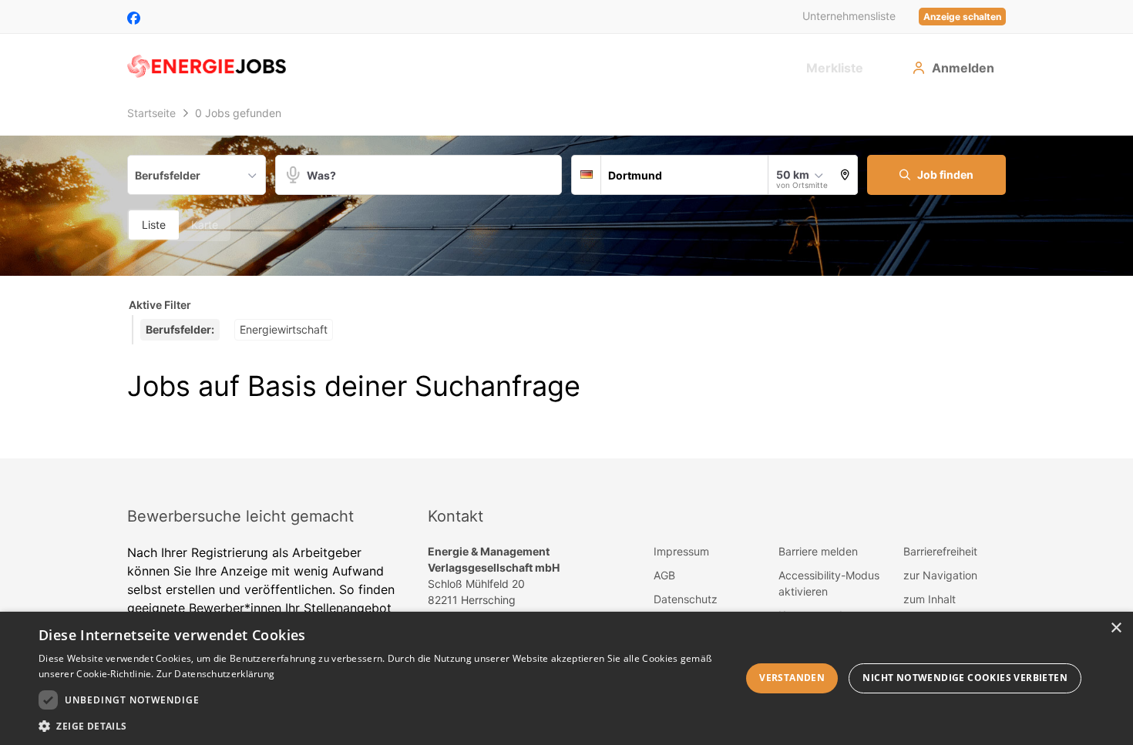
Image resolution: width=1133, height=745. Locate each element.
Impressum (681, 551)
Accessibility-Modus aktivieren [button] (828, 583)
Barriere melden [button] (818, 551)
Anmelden (963, 68)
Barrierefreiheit (940, 551)
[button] (845, 175)
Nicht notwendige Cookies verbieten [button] (964, 677)
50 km (792, 174)
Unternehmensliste (849, 16)
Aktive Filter (160, 304)
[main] (566, 278)
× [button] (1115, 628)
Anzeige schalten (962, 16)
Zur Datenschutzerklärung (215, 673)
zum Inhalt (929, 599)
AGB (664, 575)
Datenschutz (686, 599)
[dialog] (566, 678)
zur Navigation (940, 575)
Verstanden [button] (792, 677)
